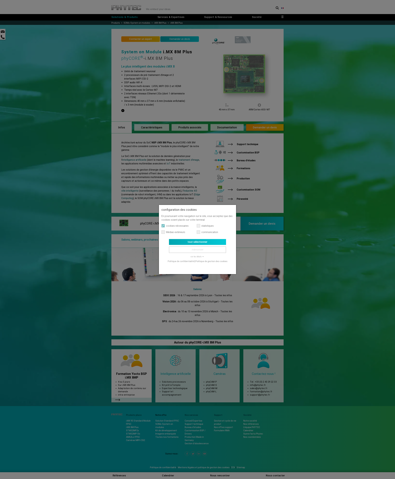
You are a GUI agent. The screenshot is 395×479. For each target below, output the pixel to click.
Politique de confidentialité (181, 261)
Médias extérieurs (175, 232)
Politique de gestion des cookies (211, 261)
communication (209, 232)
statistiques (207, 225)
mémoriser (197, 249)
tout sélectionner (197, 241)
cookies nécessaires (177, 225)
